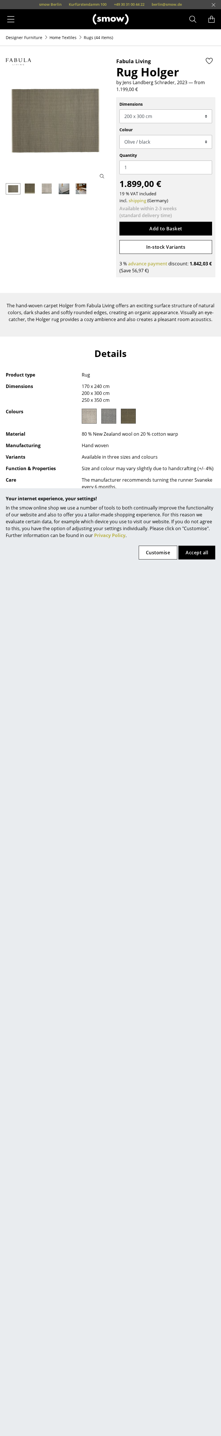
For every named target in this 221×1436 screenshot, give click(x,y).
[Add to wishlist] (209, 60)
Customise (158, 552)
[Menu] (11, 19)
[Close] (213, 4)
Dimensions (131, 104)
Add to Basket (165, 228)
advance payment (147, 263)
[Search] (192, 19)
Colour (126, 129)
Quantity (128, 155)
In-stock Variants (165, 247)
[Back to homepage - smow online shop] (110, 19)
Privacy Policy (109, 535)
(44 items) (98, 37)
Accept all (197, 552)
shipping (137, 200)
